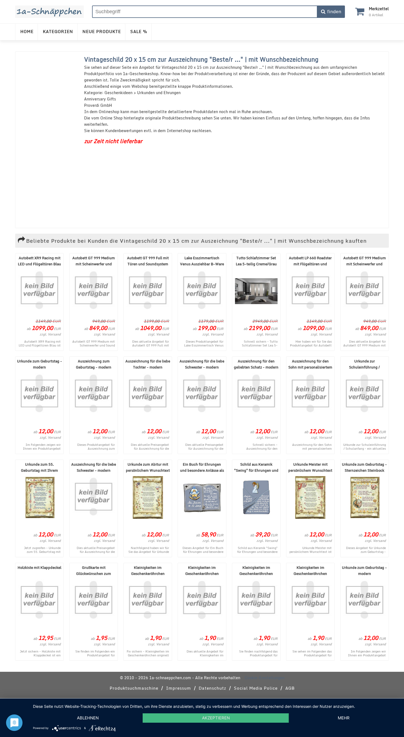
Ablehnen (88, 717)
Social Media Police (256, 688)
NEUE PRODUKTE (101, 31)
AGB (290, 688)
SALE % (138, 31)
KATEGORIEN (58, 31)
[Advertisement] (48, 139)
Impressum (178, 688)
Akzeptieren (216, 717)
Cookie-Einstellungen (264, 678)
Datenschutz (212, 688)
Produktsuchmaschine (134, 688)
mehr (344, 717)
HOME (27, 31)
